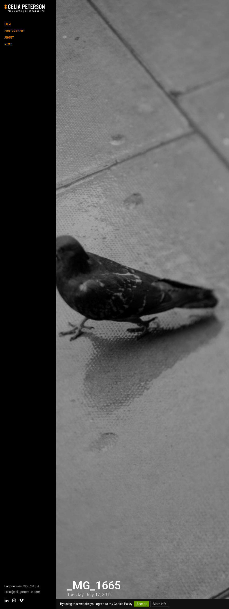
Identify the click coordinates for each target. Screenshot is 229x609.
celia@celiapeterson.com (22, 592)
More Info (160, 604)
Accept (141, 604)
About (9, 37)
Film (7, 24)
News (8, 44)
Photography (14, 31)
